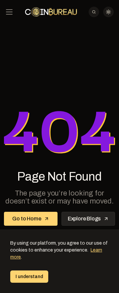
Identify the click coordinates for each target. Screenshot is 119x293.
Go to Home (26, 218)
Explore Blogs (84, 218)
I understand (29, 276)
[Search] (94, 12)
